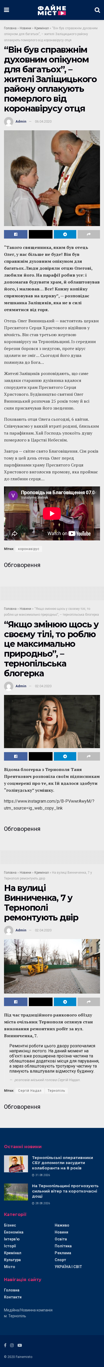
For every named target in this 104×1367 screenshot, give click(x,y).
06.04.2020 (43, 121)
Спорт (60, 1260)
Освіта (61, 1239)
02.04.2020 (43, 686)
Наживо (62, 1225)
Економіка (13, 1232)
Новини (25, 28)
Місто (9, 1267)
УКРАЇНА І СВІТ (68, 1267)
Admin (20, 121)
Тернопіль (56, 1091)
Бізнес (10, 1225)
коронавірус (28, 549)
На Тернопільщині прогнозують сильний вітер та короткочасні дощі (65, 1191)
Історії (10, 1246)
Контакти (13, 1297)
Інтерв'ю (12, 1239)
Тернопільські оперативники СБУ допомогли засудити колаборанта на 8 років (62, 1162)
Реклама (63, 1253)
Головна (10, 28)
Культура (12, 1260)
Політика (63, 1246)
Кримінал (41, 28)
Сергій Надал (30, 1091)
